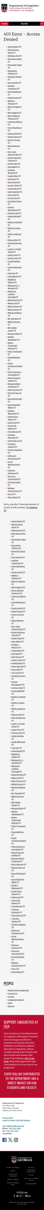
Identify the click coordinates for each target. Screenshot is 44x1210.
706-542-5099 (15, 1128)
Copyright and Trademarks (12, 1175)
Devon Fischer (14, 140)
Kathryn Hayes (14, 228)
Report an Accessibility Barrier (31, 1179)
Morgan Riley (14, 334)
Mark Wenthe (14, 300)
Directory (31, 1167)
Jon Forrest (12, 198)
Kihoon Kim (13, 240)
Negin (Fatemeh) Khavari (12, 346)
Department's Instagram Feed (16, 1140)
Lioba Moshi (13, 276)
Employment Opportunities (31, 1171)
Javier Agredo (13, 192)
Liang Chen (13, 255)
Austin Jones (13, 98)
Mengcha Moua (14, 313)
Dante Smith (13, 134)
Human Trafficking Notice (13, 1183)
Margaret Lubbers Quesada (12, 294)
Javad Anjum (13, 188)
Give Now (24, 23)
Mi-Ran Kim (13, 319)
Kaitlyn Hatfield (15, 222)
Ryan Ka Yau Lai (14, 393)
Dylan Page (13, 164)
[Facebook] (14, 1196)
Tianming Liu (14, 441)
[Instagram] (20, 1196)
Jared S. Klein (13, 185)
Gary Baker (12, 167)
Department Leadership (18, 990)
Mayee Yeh (12, 303)
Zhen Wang (13, 497)
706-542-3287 (12, 1131)
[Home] (22, 10)
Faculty (11, 997)
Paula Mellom (14, 357)
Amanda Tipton (15, 77)
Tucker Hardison (15, 450)
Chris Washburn (15, 128)
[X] (17, 1196)
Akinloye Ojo (13, 56)
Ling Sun (11, 273)
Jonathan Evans (15, 201)
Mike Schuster (14, 322)
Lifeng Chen (13, 258)
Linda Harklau (14, 261)
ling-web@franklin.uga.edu (13, 1126)
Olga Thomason (15, 351)
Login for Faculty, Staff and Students (16, 1120)
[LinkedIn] (29, 1196)
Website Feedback (12, 1179)
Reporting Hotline (31, 1183)
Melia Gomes (13, 309)
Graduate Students (16, 1000)
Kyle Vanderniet (15, 243)
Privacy (31, 1175)
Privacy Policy (7, 1118)
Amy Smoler (13, 83)
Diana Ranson (14, 146)
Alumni (11, 1006)
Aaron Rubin (13, 47)
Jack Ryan (12, 179)
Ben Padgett (13, 113)
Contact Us (12, 993)
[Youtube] (26, 1196)
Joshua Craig (13, 213)
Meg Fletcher (14, 306)
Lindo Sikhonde (14, 267)
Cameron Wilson (15, 122)
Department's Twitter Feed (10, 1140)
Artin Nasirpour (14, 92)
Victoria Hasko (14, 482)
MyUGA (13, 1171)
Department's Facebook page (4, 1140)
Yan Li (10, 494)
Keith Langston (14, 234)
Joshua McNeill (14, 216)
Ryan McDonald (15, 399)
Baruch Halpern (14, 107)
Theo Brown (13, 432)
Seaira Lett (12, 422)
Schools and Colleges (12, 1167)
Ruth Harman (14, 390)
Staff (10, 1003)
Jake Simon (13, 182)
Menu (5, 23)
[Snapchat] (23, 1196)
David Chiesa (13, 137)
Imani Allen (13, 176)
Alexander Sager (15, 65)
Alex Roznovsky (15, 59)
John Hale (12, 195)
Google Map (7, 1133)
